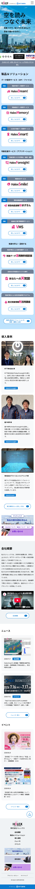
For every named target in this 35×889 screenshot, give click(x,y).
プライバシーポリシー (13, 875)
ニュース (17, 841)
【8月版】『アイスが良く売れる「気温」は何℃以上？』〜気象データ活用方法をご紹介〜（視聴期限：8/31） (17, 759)
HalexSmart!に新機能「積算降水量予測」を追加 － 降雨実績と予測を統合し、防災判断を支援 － (17, 665)
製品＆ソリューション (17, 835)
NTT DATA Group (12, 886)
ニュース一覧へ (15, 715)
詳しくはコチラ (15, 98)
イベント (18, 844)
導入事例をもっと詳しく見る (15, 506)
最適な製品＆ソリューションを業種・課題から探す (15, 321)
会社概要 (15, 616)
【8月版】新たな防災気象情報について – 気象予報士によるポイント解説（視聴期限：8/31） (17, 794)
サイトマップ (24, 875)
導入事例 (18, 838)
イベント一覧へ (15, 807)
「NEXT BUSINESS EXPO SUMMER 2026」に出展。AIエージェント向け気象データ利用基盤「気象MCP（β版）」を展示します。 (17, 703)
